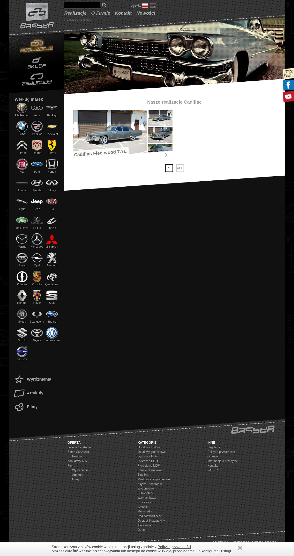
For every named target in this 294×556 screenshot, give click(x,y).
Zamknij (240, 548)
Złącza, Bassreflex (150, 484)
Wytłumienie (146, 488)
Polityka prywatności (221, 452)
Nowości (145, 13)
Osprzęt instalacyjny (151, 520)
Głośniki (143, 507)
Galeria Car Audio (79, 447)
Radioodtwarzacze (150, 516)
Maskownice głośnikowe (154, 479)
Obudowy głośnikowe (152, 452)
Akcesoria (144, 525)
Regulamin (214, 447)
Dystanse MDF (148, 456)
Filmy (32, 406)
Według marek (29, 99)
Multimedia (145, 511)
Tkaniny (143, 474)
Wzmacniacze (147, 497)
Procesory (144, 502)
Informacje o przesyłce (222, 461)
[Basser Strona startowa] (36, 16)
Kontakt (123, 13)
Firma (71, 465)
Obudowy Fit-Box (149, 447)
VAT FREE (214, 470)
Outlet (142, 529)
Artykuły (35, 393)
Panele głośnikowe (150, 470)
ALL (180, 168)
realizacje (75, 13)
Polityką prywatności (174, 547)
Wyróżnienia (39, 379)
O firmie (100, 13)
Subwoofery (145, 493)
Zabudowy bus (77, 461)
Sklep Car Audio (78, 452)
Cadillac (85, 19)
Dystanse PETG (148, 461)
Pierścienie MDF (149, 465)
